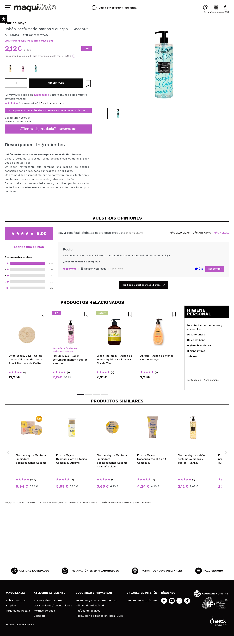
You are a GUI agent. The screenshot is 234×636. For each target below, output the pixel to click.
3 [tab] (96, 394)
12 (35, 94)
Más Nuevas (221, 232)
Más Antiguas (202, 232)
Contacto (40, 615)
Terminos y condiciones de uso (96, 600)
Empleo (11, 605)
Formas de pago (44, 610)
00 (40, 40)
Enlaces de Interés (142, 592)
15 (71, 351)
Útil (200, 268)
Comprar (27, 383)
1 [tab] (80, 394)
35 (45, 40)
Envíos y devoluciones (48, 600)
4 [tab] (104, 394)
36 (40, 94)
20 (50, 40)
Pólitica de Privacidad (90, 605)
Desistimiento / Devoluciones (53, 605)
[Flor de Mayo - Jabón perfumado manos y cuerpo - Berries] (23, 68)
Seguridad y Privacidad (94, 592)
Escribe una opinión (29, 247)
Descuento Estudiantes (142, 600)
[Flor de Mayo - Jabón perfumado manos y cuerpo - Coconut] (35, 68)
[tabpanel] (163, 63)
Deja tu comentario (52, 103)
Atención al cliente (49, 592)
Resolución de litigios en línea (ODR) (99, 615)
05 (31, 40)
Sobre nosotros (16, 600)
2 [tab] (88, 394)
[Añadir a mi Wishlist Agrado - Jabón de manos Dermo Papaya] (158, 314)
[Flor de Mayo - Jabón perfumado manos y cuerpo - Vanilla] (10, 68)
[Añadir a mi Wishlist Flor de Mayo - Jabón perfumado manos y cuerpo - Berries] (71, 314)
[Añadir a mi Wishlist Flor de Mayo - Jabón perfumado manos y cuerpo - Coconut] (88, 83)
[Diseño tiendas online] (219, 621)
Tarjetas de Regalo (18, 610)
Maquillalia (15, 592)
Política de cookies (88, 610)
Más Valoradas (180, 232)
